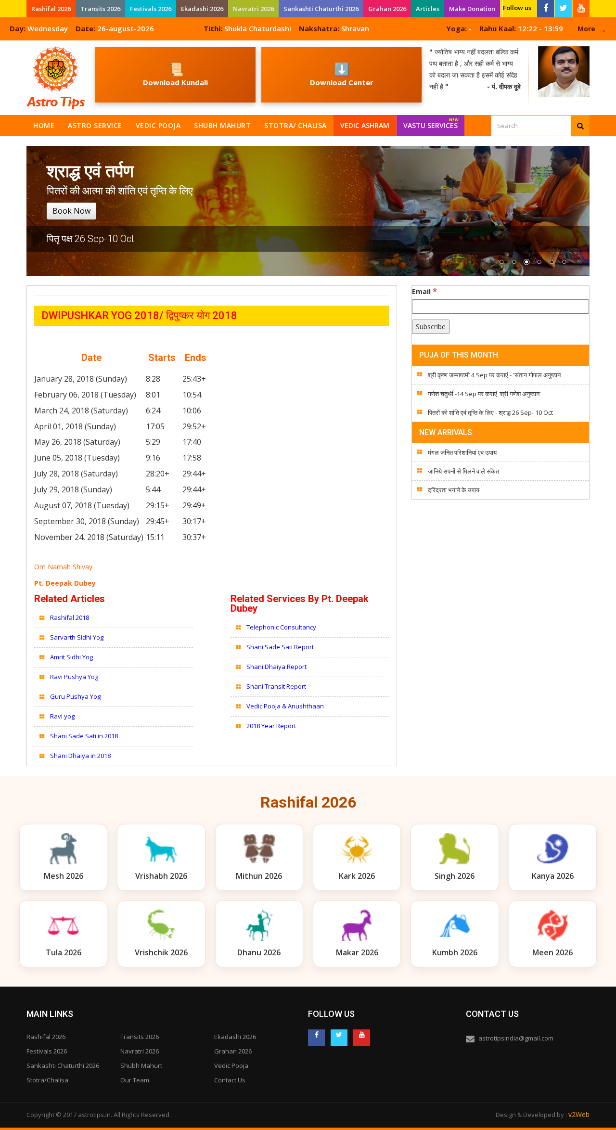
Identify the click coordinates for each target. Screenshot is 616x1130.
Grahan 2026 (387, 9)
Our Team (134, 1080)
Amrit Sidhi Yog (71, 657)
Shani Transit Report (276, 686)
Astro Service (95, 125)
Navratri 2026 (253, 9)
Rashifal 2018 (69, 617)
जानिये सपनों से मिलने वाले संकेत (463, 471)
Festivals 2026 (150, 9)
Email (424, 291)
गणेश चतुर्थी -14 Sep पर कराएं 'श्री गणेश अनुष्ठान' (484, 393)
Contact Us (229, 1080)
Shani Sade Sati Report (280, 646)
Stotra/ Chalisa (295, 125)
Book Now (71, 210)
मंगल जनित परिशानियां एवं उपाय (462, 452)
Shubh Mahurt (222, 125)
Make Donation (472, 9)
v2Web (579, 1114)
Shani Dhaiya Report (276, 666)
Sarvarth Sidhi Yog (76, 637)
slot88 (9, 46)
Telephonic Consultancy (282, 627)
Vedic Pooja (158, 125)
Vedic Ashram (364, 125)
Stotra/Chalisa (47, 1080)
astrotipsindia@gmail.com (515, 1038)
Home (43, 125)
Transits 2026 (100, 9)
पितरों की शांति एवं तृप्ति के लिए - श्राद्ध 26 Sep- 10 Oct (490, 412)
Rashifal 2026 (51, 9)
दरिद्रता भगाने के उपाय (453, 490)
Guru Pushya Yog (75, 696)
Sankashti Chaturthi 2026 (321, 9)
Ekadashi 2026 (202, 9)
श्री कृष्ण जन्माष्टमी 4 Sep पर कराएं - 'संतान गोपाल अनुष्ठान (494, 375)
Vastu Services (431, 123)
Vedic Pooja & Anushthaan (285, 706)
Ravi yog (62, 716)
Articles (427, 9)
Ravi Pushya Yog (74, 676)
